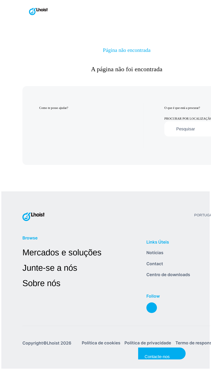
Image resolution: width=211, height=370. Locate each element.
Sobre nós (41, 283)
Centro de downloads (168, 274)
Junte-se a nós (49, 268)
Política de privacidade (147, 342)
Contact (154, 263)
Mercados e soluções (62, 252)
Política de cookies (101, 342)
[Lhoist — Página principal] (38, 12)
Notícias (154, 252)
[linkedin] (151, 307)
